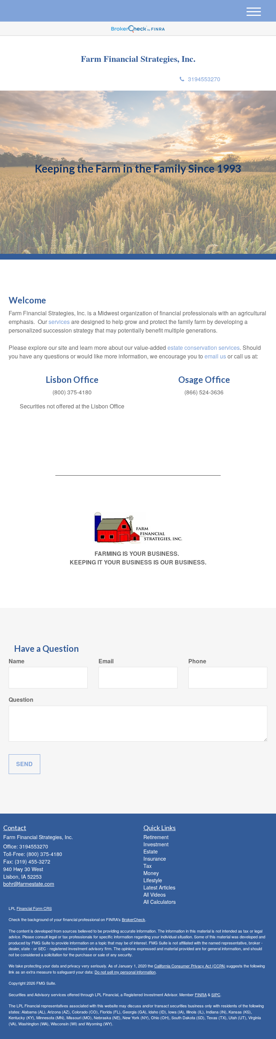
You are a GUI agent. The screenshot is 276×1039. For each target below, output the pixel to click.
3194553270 (204, 79)
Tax (147, 865)
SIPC (215, 994)
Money (151, 872)
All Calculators (159, 901)
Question (21, 700)
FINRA (201, 994)
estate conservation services (203, 347)
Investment (156, 844)
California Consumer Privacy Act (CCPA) (189, 966)
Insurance (154, 858)
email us (215, 356)
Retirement (156, 837)
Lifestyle (152, 880)
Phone (197, 661)
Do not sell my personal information (125, 972)
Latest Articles (159, 887)
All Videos (154, 894)
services (59, 321)
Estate (150, 851)
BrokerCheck (133, 919)
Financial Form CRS (34, 908)
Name (16, 661)
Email (106, 661)
